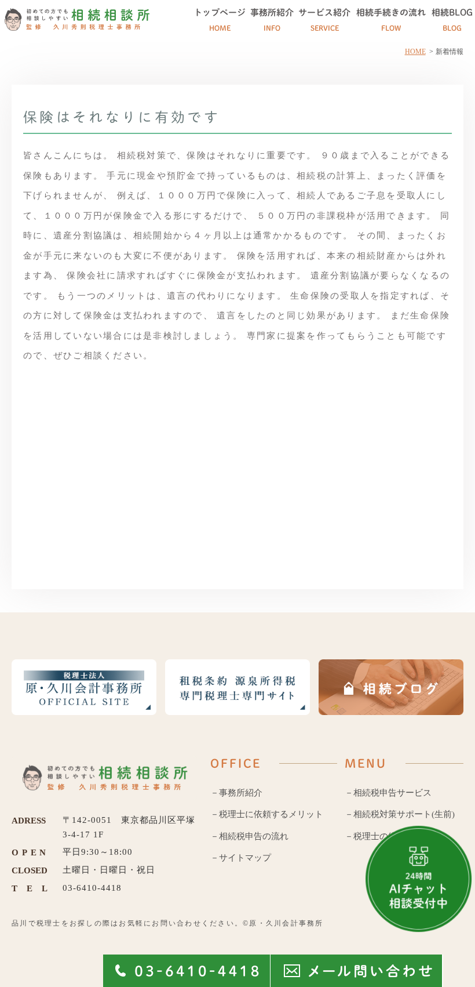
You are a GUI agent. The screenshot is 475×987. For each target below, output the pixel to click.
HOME (415, 52)
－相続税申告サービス (388, 792)
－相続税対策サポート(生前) (400, 814)
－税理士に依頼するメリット (266, 814)
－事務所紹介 (236, 792)
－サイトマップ (240, 857)
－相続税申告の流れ (249, 836)
